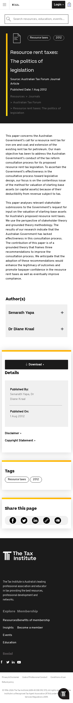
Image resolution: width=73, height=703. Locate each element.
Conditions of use (58, 677)
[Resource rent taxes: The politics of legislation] (46, 522)
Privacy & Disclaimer (10, 677)
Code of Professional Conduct (34, 677)
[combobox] (36, 19)
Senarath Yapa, (20, 394)
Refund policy (8, 682)
